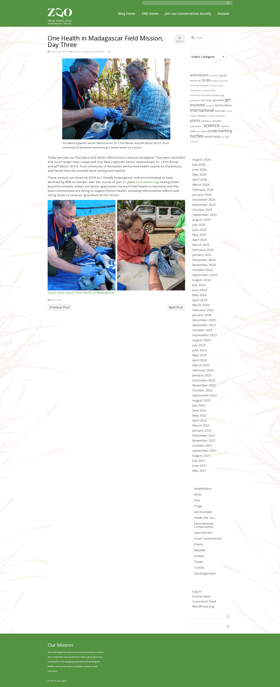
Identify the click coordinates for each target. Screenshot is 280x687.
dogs (222, 95)
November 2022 (204, 385)
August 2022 (201, 400)
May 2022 (199, 415)
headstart (210, 106)
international (202, 110)
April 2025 (199, 240)
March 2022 (201, 425)
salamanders (196, 126)
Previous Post (60, 307)
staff (192, 131)
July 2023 (198, 345)
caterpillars (204, 85)
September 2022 (204, 395)
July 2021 (198, 460)
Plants (198, 544)
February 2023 (203, 370)
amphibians (199, 75)
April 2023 (199, 360)
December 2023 (204, 320)
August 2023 (201, 340)
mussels (193, 116)
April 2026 (199, 179)
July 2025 (198, 225)
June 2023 (199, 350)
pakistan (212, 116)
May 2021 (199, 470)
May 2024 (199, 295)
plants (195, 120)
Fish (197, 500)
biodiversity (195, 80)
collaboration (195, 90)
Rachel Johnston (59, 51)
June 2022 (199, 410)
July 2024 (198, 285)
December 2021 (204, 435)
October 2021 (202, 445)
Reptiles (200, 550)
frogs (209, 100)
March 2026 (201, 184)
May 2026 (199, 174)
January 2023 (201, 375)
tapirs (198, 131)
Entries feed (201, 596)
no (207, 116)
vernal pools (212, 136)
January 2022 (201, 430)
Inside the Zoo (204, 518)
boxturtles (223, 81)
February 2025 (203, 250)
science (59, 300)
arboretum (214, 75)
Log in (196, 591)
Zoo (227, 136)
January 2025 (201, 255)
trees (204, 131)
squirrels (224, 126)
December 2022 (204, 380)
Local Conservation (208, 538)
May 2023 (199, 355)
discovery (216, 95)
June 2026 (199, 169)
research (216, 120)
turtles (197, 136)
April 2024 (199, 300)
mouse (229, 111)
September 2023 (204, 335)
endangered (195, 100)
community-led (208, 90)
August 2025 (201, 220)
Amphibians (202, 488)
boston (214, 80)
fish (203, 100)
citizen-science (216, 85)
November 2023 (204, 325)
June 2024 (199, 290)
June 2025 (199, 230)
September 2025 (204, 215)
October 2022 (202, 390)
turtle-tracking (219, 130)
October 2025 (202, 210)
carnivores (194, 85)
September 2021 (204, 450)
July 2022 (198, 405)
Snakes (199, 556)
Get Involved (203, 512)
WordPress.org (203, 606)
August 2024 (201, 280)
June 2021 (199, 465)
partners (220, 115)
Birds (198, 494)
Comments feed (204, 601)
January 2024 (201, 315)
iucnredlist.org (147, 182)
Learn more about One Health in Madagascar (81, 292)
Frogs (198, 506)
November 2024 (204, 265)
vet (223, 137)
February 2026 (203, 189)
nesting (201, 115)
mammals (220, 110)
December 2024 (204, 260)
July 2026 (198, 164)
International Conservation (92, 51)
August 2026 (201, 159)
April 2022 (199, 420)
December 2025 (204, 199)
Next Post (176, 307)
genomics (52, 300)
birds (206, 80)
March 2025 (201, 245)
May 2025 (199, 235)
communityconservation (200, 95)
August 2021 (201, 455)
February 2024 (203, 310)
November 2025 (204, 205)
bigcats (223, 75)
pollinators (206, 121)
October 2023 (202, 330)
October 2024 (202, 270)
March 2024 (201, 305)
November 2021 (204, 440)
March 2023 (201, 365)
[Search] (228, 3)
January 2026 (201, 194)
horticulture (223, 105)
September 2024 (204, 275)
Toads (198, 562)
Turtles (199, 567)
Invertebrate (203, 532)
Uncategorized (205, 573)
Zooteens (194, 142)
